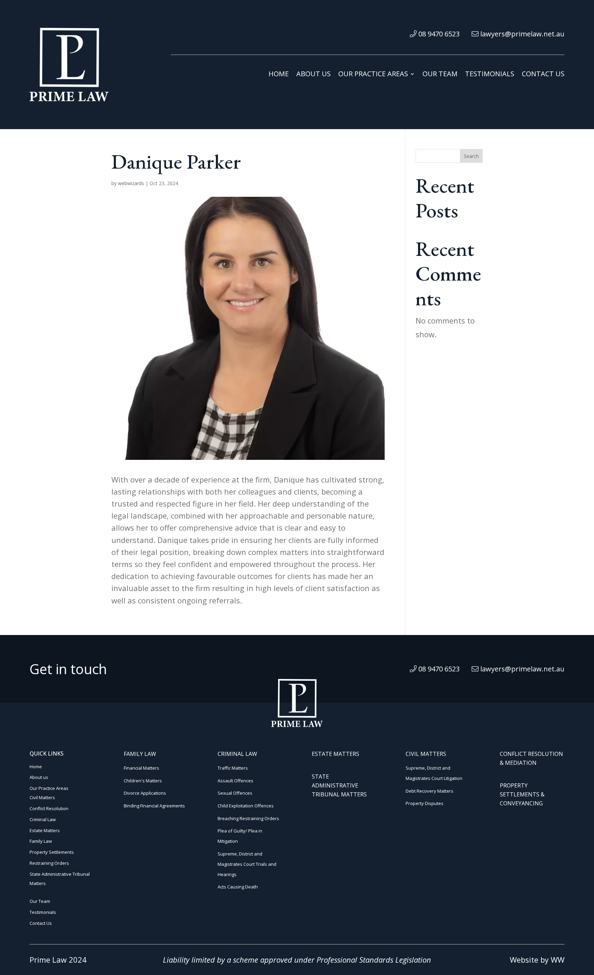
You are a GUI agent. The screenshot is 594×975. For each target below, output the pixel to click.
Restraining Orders (49, 863)
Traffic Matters (233, 768)
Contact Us (543, 74)
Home (278, 74)
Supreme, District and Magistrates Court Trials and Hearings (247, 864)
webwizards (131, 183)
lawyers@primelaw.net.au (521, 33)
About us (313, 74)
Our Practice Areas (373, 74)
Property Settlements (52, 852)
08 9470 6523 (438, 33)
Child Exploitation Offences (246, 806)
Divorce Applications (145, 793)
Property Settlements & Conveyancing (522, 794)
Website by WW (537, 959)
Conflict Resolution (49, 808)
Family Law (41, 841)
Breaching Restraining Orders (248, 818)
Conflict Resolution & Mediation (531, 758)
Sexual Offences (235, 793)
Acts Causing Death (238, 887)
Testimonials (489, 74)
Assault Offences (235, 781)
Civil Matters (42, 797)
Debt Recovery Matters (429, 791)
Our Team (440, 74)
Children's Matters (143, 781)
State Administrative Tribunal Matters (339, 785)
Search (471, 156)
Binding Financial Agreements (154, 806)
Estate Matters (45, 830)
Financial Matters (141, 768)
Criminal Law (43, 819)
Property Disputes (424, 803)
